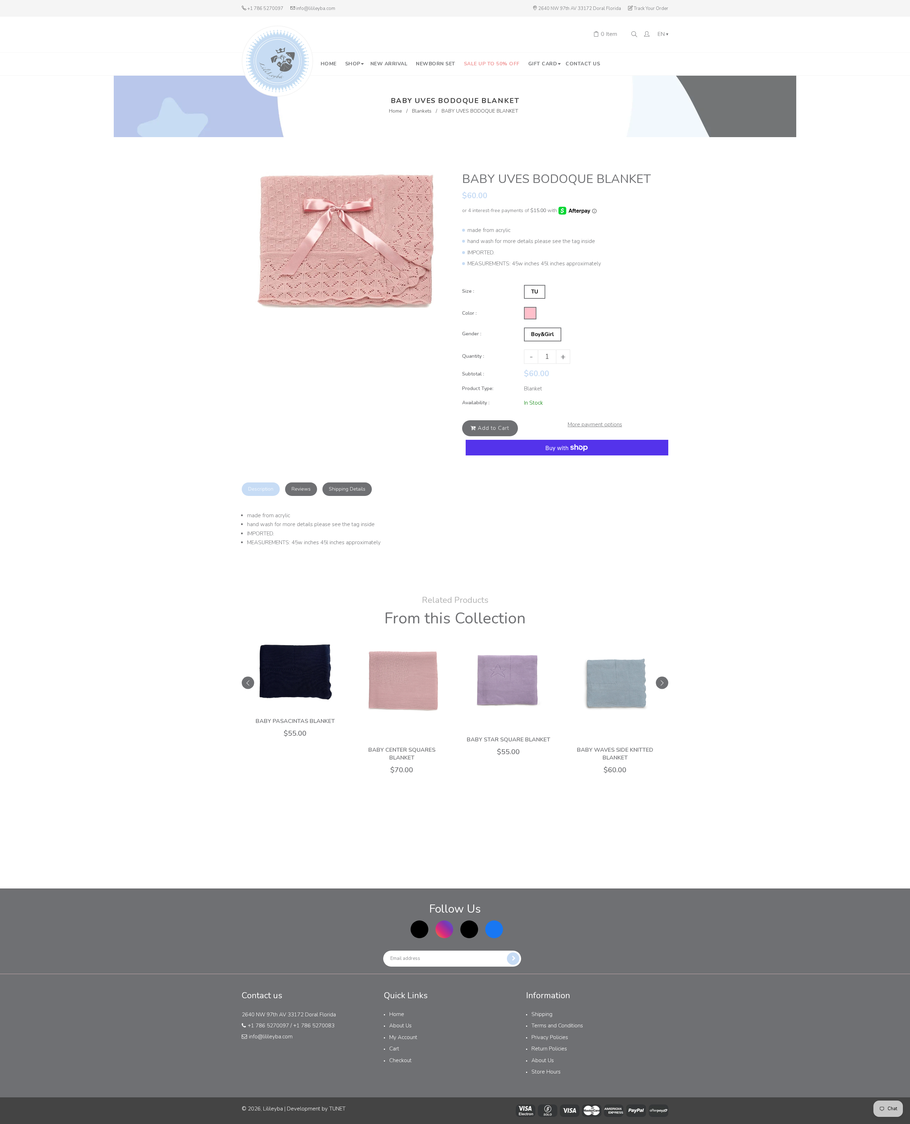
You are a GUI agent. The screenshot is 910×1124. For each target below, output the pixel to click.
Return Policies (549, 1048)
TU (534, 291)
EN (663, 34)
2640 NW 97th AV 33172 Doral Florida (579, 8)
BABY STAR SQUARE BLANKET (508, 740)
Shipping (541, 1014)
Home (395, 111)
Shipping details (347, 489)
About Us (400, 1025)
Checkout (400, 1060)
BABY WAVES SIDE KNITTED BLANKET (615, 754)
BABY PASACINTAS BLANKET (295, 721)
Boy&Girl (542, 334)
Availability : (475, 402)
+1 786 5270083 (313, 1025)
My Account (403, 1037)
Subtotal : (473, 374)
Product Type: (477, 388)
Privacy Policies (549, 1037)
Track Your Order (651, 8)
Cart (394, 1048)
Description (260, 489)
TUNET (337, 1108)
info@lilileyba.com (315, 8)
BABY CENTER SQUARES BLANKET (401, 754)
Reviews (301, 489)
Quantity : (473, 356)
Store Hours (546, 1071)
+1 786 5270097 (265, 8)
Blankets (422, 111)
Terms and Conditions (557, 1025)
